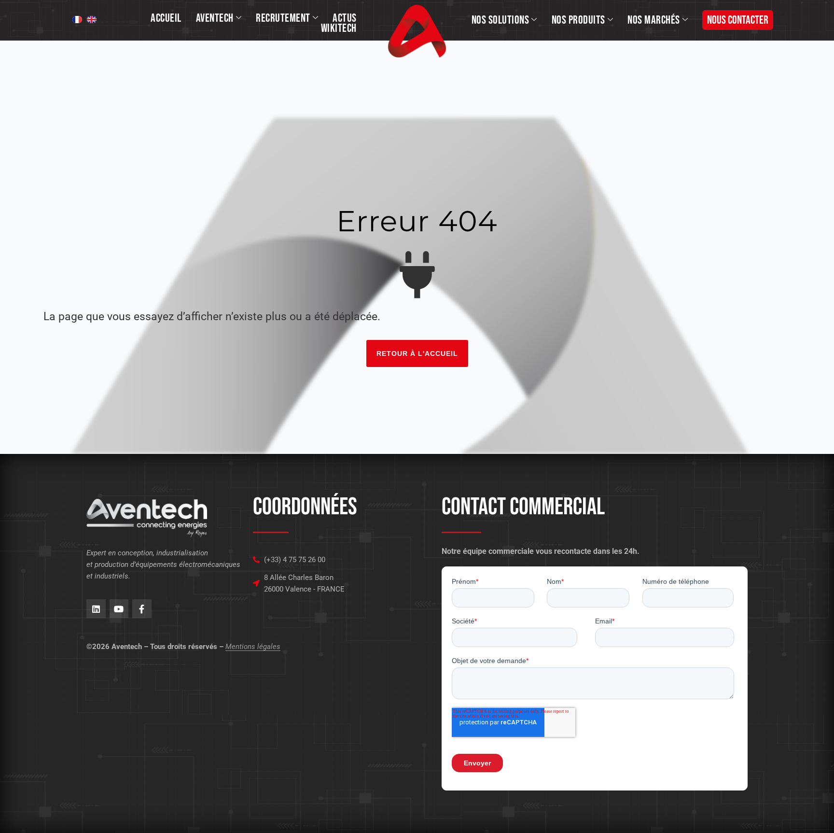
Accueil (166, 18)
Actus (345, 18)
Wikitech (339, 28)
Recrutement (283, 18)
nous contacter (737, 20)
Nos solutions (500, 20)
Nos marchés (653, 20)
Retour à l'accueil (417, 353)
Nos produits (578, 20)
